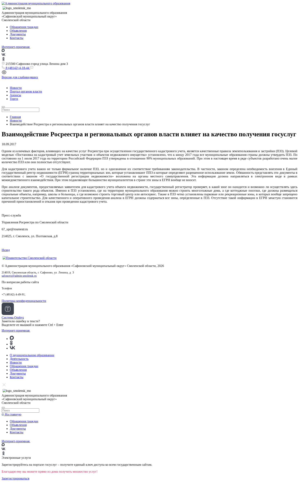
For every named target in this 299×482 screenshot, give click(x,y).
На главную (12, 414)
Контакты (16, 38)
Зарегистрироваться (15, 478)
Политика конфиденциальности (24, 301)
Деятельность (19, 359)
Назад (6, 250)
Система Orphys (13, 317)
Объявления (18, 30)
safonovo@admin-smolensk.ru (19, 275)
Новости (16, 88)
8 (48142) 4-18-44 (17, 68)
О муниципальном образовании (32, 355)
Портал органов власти (26, 91)
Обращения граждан (24, 27)
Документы (18, 34)
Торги (14, 99)
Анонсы (15, 95)
